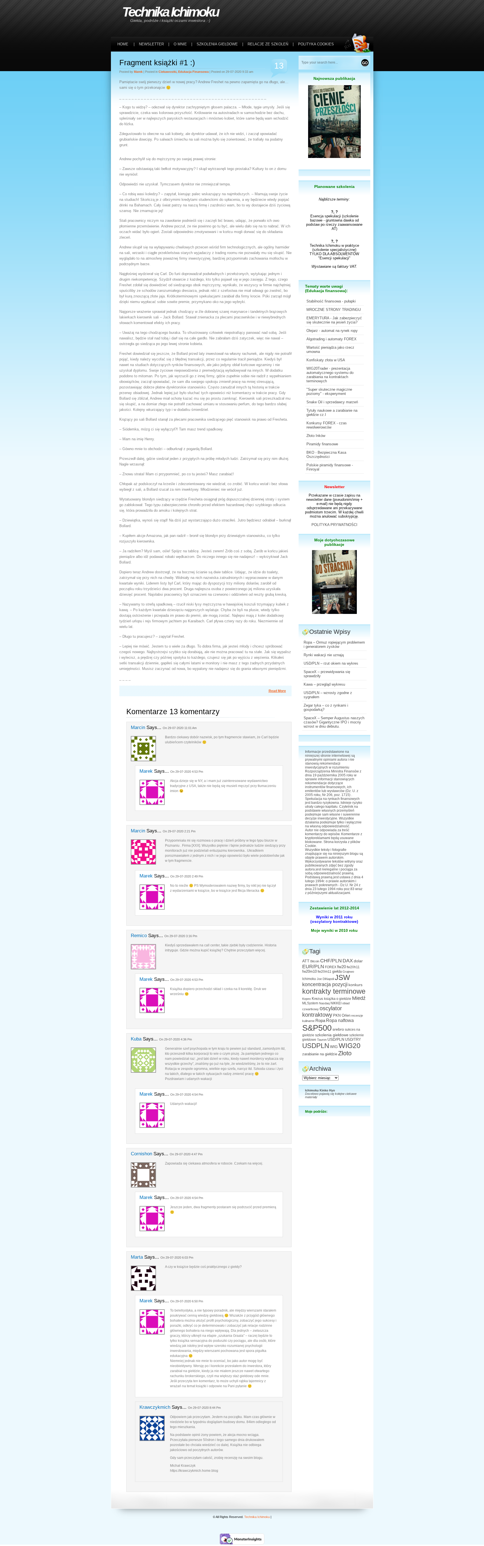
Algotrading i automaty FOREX (331, 339)
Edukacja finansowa (193, 71)
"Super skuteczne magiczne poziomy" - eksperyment (329, 391)
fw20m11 (324, 972)
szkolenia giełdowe (331, 1035)
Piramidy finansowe (322, 444)
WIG (334, 1047)
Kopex (306, 998)
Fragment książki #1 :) (157, 63)
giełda (337, 972)
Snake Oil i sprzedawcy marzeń (332, 402)
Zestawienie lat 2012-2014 (334, 908)
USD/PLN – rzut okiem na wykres (331, 663)
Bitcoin (314, 961)
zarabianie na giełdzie (319, 1054)
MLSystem (310, 1003)
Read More (277, 691)
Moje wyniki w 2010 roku (334, 930)
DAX (348, 960)
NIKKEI (336, 1003)
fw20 (341, 966)
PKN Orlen (341, 1016)
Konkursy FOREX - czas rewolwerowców (326, 425)
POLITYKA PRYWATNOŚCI (334, 525)
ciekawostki (167, 71)
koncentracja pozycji (325, 984)
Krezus (317, 999)
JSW (342, 977)
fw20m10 (309, 972)
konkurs (355, 984)
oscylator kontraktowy (322, 1011)
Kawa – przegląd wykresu (324, 684)
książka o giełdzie (337, 999)
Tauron (322, 1039)
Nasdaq (324, 1003)
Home (122, 44)
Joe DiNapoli (325, 979)
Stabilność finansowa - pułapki (331, 301)
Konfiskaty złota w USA (325, 360)
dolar (358, 961)
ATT (306, 961)
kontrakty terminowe (334, 991)
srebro (338, 1029)
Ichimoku (309, 979)
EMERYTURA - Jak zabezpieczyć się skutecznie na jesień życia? (334, 320)
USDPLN (315, 1045)
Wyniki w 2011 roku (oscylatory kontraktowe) (334, 919)
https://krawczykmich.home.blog (194, 1471)
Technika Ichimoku (170, 11)
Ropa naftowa (340, 1020)
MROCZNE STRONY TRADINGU (333, 310)
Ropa (320, 1020)
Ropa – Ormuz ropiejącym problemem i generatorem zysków (334, 644)
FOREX (330, 967)
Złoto (345, 1053)
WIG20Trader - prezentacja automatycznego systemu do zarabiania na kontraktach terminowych (329, 374)
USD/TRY (353, 1040)
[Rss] (358, 11)
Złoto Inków (315, 436)
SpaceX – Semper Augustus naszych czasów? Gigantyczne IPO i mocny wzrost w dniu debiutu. (334, 722)
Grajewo (348, 971)
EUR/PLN (313, 966)
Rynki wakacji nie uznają (324, 655)
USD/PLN (335, 1039)
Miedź (359, 998)
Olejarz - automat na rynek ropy (332, 331)
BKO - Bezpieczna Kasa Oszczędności (326, 454)
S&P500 (317, 1027)
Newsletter (334, 487)
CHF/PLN (331, 960)
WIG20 (349, 1045)
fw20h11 (353, 967)
